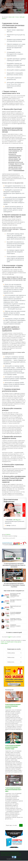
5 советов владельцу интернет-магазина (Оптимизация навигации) (13, 706)
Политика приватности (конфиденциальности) (11, 853)
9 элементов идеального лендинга (15, 625)
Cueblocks (8, 534)
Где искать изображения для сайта (16, 600)
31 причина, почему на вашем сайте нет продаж (16, 619)
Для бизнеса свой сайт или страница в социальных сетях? (15, 595)
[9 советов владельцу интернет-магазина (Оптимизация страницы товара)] (14, 737)
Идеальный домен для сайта (15, 606)
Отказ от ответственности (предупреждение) (11, 855)
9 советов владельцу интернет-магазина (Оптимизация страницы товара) (13, 747)
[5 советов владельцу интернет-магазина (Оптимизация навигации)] (14, 696)
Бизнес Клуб (18, 859)
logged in (10, 636)
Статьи (17, 17)
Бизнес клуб (11, 17)
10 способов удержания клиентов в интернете (15, 613)
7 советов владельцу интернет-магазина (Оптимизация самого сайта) (13, 789)
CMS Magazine (17, 519)
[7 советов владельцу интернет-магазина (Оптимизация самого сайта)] (14, 780)
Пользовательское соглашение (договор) (10, 852)
